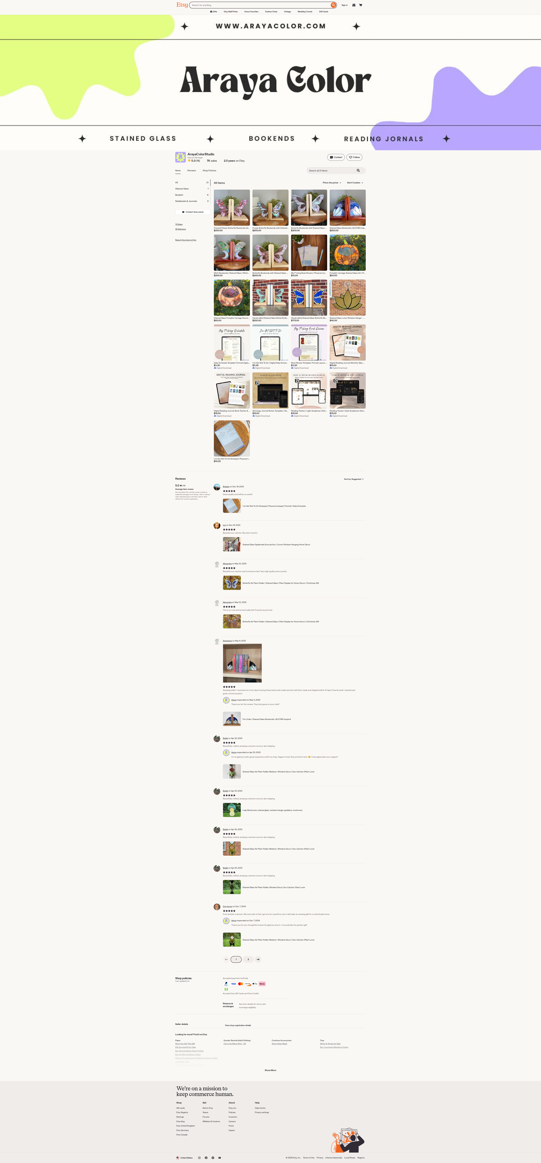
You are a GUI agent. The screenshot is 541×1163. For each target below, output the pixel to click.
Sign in (345, 5)
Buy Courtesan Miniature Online (334, 1047)
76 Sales (179, 224)
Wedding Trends (305, 11)
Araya (233, 700)
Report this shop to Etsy (185, 240)
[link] (226, 959)
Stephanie (227, 641)
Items (178, 170)
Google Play (207, 1144)
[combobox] (259, 5)
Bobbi (225, 738)
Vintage (287, 11)
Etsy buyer (227, 906)
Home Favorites (251, 11)
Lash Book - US (182, 1062)
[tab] (192, 182)
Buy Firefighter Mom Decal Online (190, 1065)
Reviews (191, 170)
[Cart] (360, 5)
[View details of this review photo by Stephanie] (242, 663)
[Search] (333, 5)
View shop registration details (238, 1025)
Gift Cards (323, 11)
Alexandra (227, 563)
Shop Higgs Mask (279, 1044)
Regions (361, 1158)
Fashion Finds (271, 11)
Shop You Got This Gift (185, 1044)
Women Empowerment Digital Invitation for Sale (196, 1058)
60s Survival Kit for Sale (185, 1047)
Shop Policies (209, 170)
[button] (336, 157)
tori (224, 525)
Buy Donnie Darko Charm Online (189, 1051)
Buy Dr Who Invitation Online (188, 1054)
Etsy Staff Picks (231, 11)
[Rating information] (189, 161)
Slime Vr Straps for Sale (330, 1044)
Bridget (226, 486)
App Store (185, 1144)
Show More (270, 1070)
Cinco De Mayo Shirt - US (235, 1044)
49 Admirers (180, 229)
